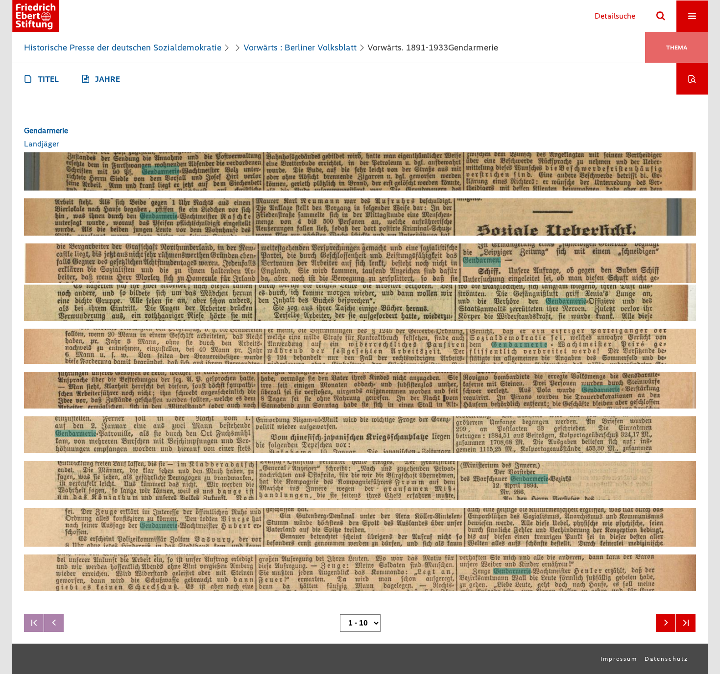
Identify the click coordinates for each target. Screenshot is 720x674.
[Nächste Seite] (665, 623)
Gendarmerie (46, 130)
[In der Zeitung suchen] (692, 79)
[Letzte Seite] (686, 623)
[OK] (660, 16)
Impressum (618, 658)
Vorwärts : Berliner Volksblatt (300, 47)
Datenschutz (666, 658)
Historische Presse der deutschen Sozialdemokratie (122, 47)
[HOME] (35, 16)
